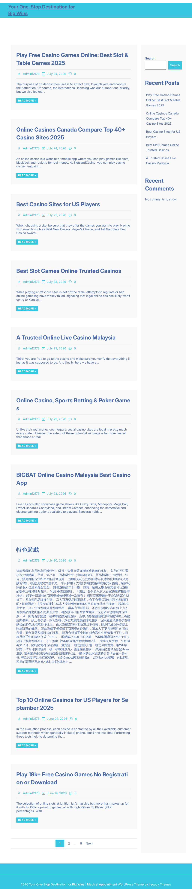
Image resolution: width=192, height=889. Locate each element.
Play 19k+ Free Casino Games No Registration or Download (72, 778)
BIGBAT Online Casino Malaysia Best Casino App (73, 479)
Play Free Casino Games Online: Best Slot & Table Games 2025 (72, 59)
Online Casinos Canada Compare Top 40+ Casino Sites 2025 (70, 133)
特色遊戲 (27, 549)
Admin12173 (31, 74)
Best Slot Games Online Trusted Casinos (68, 271)
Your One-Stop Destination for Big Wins (41, 10)
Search (150, 58)
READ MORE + (27, 100)
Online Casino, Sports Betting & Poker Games (73, 404)
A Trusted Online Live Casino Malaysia (66, 337)
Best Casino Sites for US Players (58, 204)
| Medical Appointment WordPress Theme (114, 884)
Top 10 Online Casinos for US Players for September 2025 (72, 704)
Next (89, 843)
